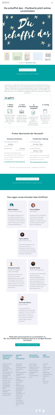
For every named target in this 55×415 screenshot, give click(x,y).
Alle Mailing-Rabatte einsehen (39, 162)
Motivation (29, 63)
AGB (44, 379)
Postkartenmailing (6, 382)
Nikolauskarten (19, 396)
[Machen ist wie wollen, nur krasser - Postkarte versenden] (48, 56)
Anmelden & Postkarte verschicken (27, 179)
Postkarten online (6, 380)
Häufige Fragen (46, 372)
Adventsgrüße (19, 364)
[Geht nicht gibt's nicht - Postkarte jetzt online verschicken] (17, 56)
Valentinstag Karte (20, 402)
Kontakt (44, 365)
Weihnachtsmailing (7, 393)
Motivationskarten (20, 387)
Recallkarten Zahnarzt (34, 370)
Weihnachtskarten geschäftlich (7, 391)
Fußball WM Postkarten (21, 372)
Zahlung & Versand (47, 367)
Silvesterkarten (19, 400)
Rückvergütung (6, 383)
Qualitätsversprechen (47, 374)
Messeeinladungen (7, 373)
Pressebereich (46, 376)
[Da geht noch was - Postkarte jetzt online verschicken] (7, 56)
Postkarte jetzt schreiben (27, 70)
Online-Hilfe (45, 364)
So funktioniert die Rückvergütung (14, 162)
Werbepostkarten (6, 395)
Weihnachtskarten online (20, 404)
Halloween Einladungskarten (19, 379)
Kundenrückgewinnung (8, 372)
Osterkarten (18, 398)
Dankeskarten (19, 365)
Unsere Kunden (46, 369)
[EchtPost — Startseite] (6, 2)
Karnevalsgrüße (19, 382)
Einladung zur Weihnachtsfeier (6, 366)
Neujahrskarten (19, 395)
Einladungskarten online (19, 369)
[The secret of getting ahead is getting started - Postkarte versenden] (27, 56)
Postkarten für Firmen (7, 378)
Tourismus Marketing (33, 375)
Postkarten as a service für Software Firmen (34, 368)
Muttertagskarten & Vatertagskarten (20, 389)
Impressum (45, 383)
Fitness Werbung (32, 364)
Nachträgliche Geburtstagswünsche (20, 392)
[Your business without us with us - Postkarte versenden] (38, 56)
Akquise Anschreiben (7, 364)
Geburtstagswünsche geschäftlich (7, 369)
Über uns (45, 371)
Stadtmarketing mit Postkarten (33, 373)
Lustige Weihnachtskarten (20, 384)
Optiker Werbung (33, 365)
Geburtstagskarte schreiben (20, 374)
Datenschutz (45, 381)
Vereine (31, 377)
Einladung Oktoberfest (21, 367)
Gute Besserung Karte (21, 377)
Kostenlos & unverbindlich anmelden (27, 345)
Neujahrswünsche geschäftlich (6, 376)
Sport (34, 63)
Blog (44, 377)
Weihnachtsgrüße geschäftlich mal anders (6, 387)
